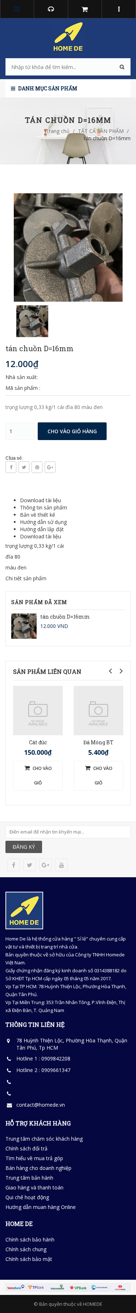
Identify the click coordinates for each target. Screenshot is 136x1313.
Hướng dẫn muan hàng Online (40, 1207)
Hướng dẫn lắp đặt (42, 529)
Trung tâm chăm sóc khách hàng (44, 1138)
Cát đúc (38, 742)
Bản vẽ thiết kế (37, 514)
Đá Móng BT (98, 742)
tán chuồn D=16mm (65, 616)
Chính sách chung (25, 1249)
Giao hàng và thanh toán (34, 1187)
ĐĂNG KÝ (24, 846)
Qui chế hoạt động (27, 1197)
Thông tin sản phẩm (43, 507)
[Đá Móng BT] (98, 709)
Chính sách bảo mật (28, 1259)
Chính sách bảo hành (29, 1239)
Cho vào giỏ (42, 775)
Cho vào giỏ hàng (72, 431)
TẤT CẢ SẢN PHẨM (101, 131)
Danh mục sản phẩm (47, 88)
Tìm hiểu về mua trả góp (34, 1158)
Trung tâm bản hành (29, 1177)
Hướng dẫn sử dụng (43, 521)
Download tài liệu (40, 500)
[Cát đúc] (38, 709)
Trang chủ (58, 131)
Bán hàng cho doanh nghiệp (38, 1168)
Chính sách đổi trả (26, 1148)
